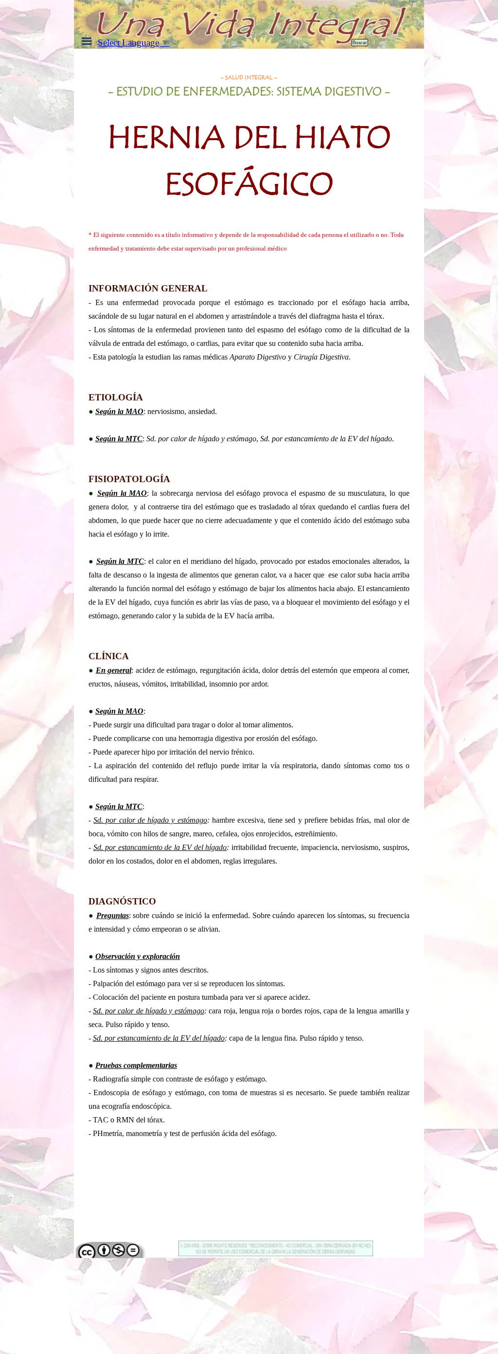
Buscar (359, 42)
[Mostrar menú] (86, 41)
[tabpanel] (249, 145)
